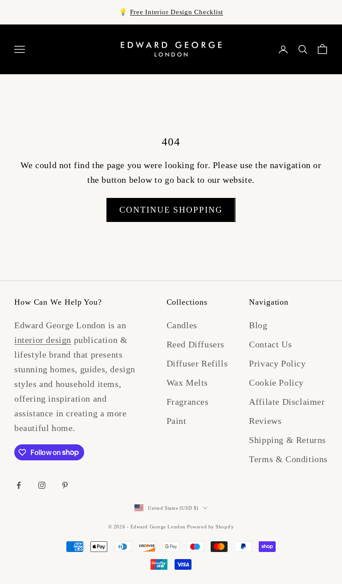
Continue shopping (170, 209)
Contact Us (270, 344)
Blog (258, 325)
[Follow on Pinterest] (65, 485)
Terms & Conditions (288, 459)
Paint (177, 421)
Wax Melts (187, 382)
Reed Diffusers (195, 344)
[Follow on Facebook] (18, 485)
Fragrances (188, 402)
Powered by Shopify (210, 526)
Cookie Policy (276, 382)
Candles (182, 325)
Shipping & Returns (287, 440)
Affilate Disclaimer (287, 402)
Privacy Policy (277, 363)
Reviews (265, 421)
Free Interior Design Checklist (177, 12)
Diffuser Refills (197, 363)
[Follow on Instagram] (41, 485)
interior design (42, 340)
